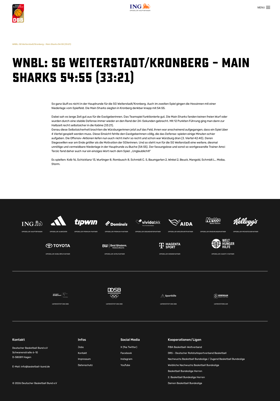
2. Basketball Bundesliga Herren (186, 377)
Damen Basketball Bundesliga (185, 383)
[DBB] (18, 13)
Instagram (126, 359)
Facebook (126, 353)
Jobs (81, 347)
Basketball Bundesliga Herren (185, 371)
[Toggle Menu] (263, 7)
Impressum (84, 359)
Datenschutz (85, 365)
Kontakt (82, 353)
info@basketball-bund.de (35, 366)
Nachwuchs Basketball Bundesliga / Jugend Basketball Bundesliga (206, 359)
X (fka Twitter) (129, 347)
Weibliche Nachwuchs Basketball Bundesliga (193, 365)
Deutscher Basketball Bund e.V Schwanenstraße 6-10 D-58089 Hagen (30, 352)
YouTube (125, 365)
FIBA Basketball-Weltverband (185, 347)
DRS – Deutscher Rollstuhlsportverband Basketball (197, 353)
